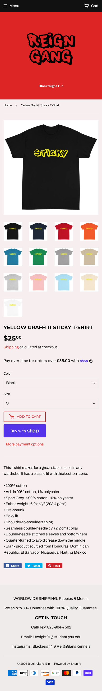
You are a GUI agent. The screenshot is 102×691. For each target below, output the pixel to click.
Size (7, 394)
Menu (14, 6)
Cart (94, 6)
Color (8, 373)
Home (8, 105)
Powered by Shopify (67, 663)
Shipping (11, 347)
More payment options (25, 444)
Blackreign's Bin (39, 663)
